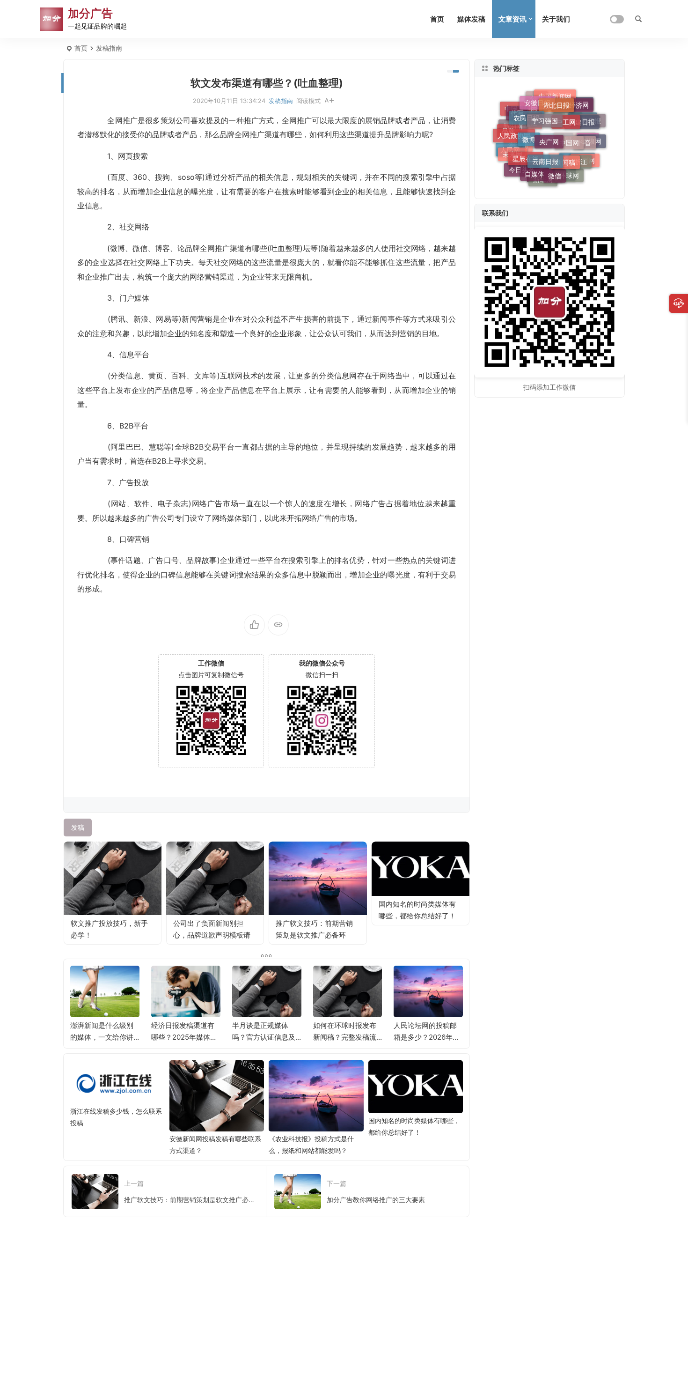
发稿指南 (109, 48)
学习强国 (545, 113)
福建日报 (582, 117)
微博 (528, 131)
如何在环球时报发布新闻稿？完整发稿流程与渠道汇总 (344, 1037)
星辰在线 (525, 152)
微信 (554, 171)
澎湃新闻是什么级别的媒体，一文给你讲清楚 (101, 1037)
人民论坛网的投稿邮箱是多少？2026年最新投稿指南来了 (427, 1037)
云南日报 (545, 153)
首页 (437, 19)
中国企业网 (574, 146)
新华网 (543, 179)
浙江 (580, 158)
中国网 (569, 135)
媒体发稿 (471, 19)
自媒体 (534, 169)
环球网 (569, 173)
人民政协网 (514, 131)
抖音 (584, 137)
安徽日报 (537, 99)
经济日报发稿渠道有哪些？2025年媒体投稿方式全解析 (184, 1037)
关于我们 (556, 19)
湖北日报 (556, 100)
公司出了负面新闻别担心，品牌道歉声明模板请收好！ (211, 935)
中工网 (566, 115)
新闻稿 (565, 155)
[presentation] (409, 981)
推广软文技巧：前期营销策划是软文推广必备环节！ (314, 935)
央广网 (549, 133)
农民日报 (526, 112)
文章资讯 (512, 19)
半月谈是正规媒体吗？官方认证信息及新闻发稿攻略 (263, 1037)
